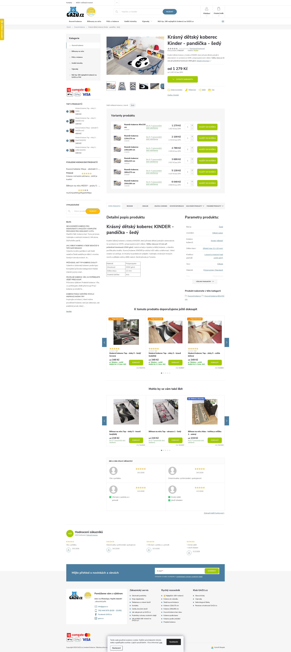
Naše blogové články (202, 602)
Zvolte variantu (184, 79)
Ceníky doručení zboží (139, 609)
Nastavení (116, 648)
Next (227, 342)
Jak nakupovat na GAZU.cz (141, 612)
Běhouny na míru (78, 51)
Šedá (221, 227)
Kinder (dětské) (217, 240)
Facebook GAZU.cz (105, 614)
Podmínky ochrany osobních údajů (144, 615)
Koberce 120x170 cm (171, 606)
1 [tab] (161, 373)
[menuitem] (75, 21)
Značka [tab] (160, 206)
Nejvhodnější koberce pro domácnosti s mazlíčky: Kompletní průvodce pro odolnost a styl (81, 228)
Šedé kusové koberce (171, 602)
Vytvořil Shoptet (219, 647)
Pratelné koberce (169, 622)
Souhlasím (173, 642)
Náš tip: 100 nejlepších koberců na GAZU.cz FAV (84, 76)
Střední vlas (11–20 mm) (213, 248)
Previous (104, 342)
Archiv (69, 311)
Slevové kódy (200, 596)
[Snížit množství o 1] (192, 128)
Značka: (173, 95)
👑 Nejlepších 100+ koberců (173, 596)
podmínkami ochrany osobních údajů (189, 577)
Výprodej (75, 69)
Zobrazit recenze (92, 535)
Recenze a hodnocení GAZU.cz (206, 606)
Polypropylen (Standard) (213, 270)
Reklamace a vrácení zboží (141, 602)
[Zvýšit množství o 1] (192, 125)
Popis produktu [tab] (114, 206)
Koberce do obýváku (171, 599)
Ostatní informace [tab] (177, 206)
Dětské (220, 264)
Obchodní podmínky (139, 596)
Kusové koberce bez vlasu (173, 612)
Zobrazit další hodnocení (214, 513)
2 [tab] (163, 373)
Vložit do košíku (207, 127)
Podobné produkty (214, 206)
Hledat (169, 11)
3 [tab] (165, 373)
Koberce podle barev (171, 615)
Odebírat (212, 571)
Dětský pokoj (217, 233)
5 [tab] (169, 373)
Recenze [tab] (130, 206)
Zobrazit (136, 362)
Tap (116, 351)
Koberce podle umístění (172, 619)
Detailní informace (203, 61)
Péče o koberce (77, 57)
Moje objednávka (138, 599)
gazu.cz (101, 618)
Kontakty (69, 3)
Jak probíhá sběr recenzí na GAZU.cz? (141, 619)
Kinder (196, 51)
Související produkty (194, 206)
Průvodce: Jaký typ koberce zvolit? (81, 263)
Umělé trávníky (77, 63)
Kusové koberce (77, 45)
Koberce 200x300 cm (171, 609)
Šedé (132, 105)
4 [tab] (167, 373)
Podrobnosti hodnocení (197, 49)
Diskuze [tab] (145, 206)
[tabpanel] (126, 342)
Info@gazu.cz (103, 607)
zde (160, 642)
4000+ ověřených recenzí (84, 3)
